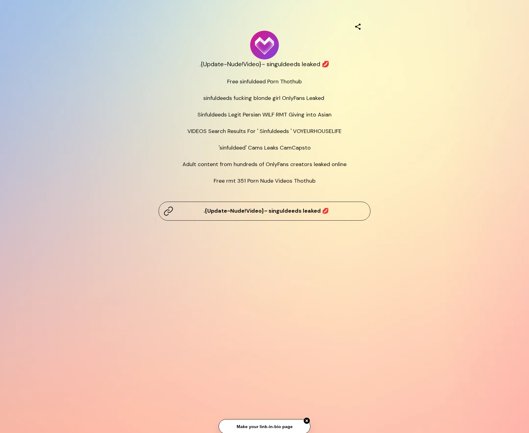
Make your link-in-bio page (264, 426)
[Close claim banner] (307, 421)
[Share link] (358, 26)
